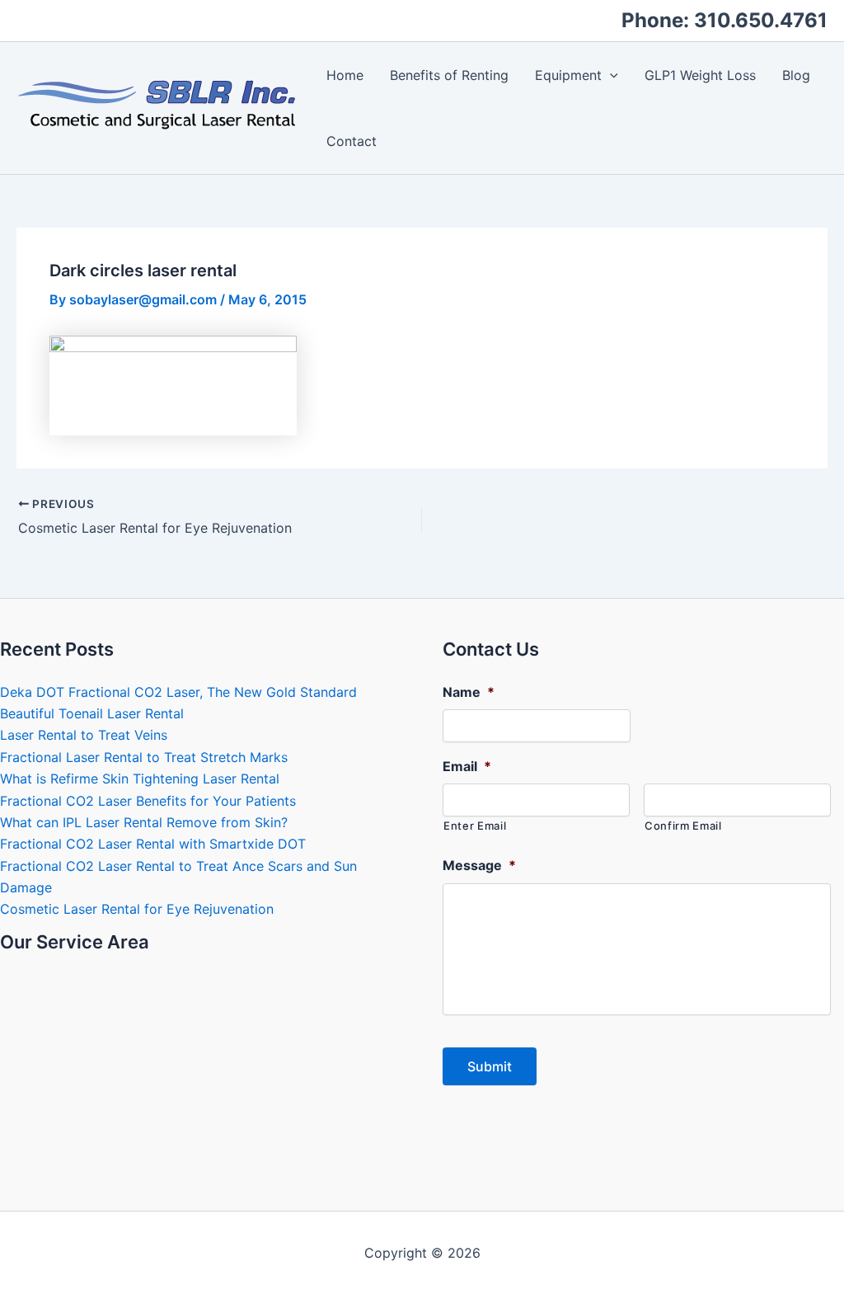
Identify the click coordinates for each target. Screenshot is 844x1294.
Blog (796, 75)
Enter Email (474, 825)
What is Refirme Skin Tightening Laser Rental (139, 778)
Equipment (568, 75)
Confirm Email (683, 825)
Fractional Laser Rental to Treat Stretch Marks (144, 757)
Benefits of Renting (449, 75)
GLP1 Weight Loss (700, 75)
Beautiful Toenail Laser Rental (92, 713)
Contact (351, 141)
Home (344, 75)
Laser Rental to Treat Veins (83, 735)
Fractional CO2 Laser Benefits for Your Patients (148, 801)
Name (469, 692)
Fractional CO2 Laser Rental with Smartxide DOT (153, 843)
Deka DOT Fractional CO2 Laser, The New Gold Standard (178, 692)
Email (467, 766)
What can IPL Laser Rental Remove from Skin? (144, 822)
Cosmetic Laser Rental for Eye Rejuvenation (137, 909)
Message (479, 865)
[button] (610, 75)
